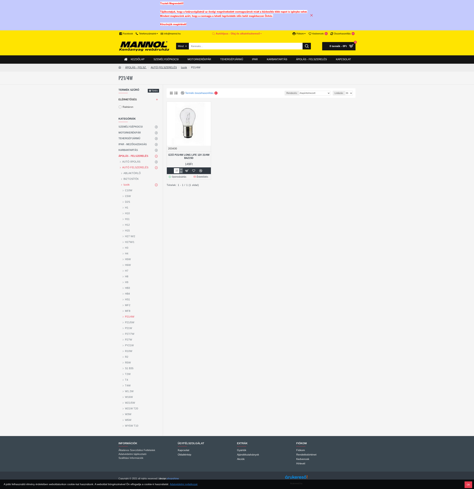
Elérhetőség (127, 99)
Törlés (154, 90)
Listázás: (339, 93)
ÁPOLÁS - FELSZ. (136, 67)
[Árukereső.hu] (296, 478)
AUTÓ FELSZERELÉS (164, 67)
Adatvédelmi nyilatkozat (183, 484)
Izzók (184, 67)
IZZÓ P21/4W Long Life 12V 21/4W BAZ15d (188, 156)
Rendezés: (291, 93)
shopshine (173, 478)
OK (468, 484)
